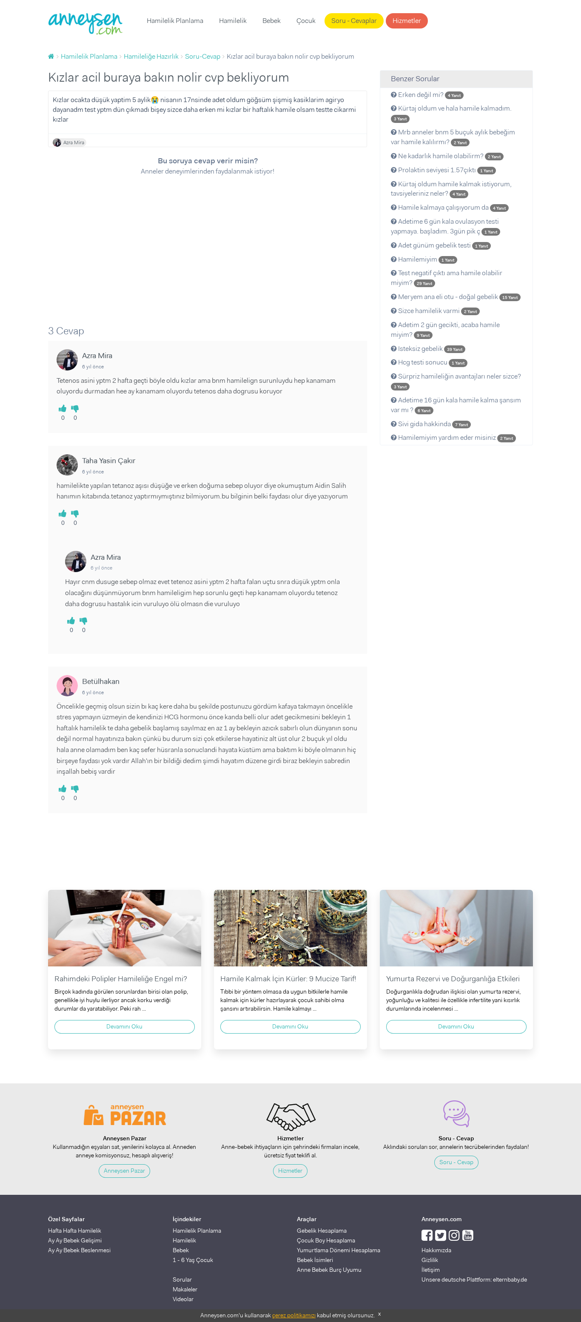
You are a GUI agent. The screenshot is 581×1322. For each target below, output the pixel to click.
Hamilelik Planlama (175, 20)
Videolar (183, 1299)
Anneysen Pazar (124, 1170)
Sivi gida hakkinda (432, 423)
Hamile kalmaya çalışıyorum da (451, 207)
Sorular (182, 1279)
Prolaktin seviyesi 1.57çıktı (445, 169)
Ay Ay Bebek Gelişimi (75, 1240)
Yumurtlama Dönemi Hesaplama (338, 1250)
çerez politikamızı (294, 1315)
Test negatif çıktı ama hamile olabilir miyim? (446, 277)
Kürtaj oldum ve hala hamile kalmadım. (453, 113)
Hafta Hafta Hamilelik (74, 1230)
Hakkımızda (436, 1250)
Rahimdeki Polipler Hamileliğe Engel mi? (120, 979)
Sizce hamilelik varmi (437, 310)
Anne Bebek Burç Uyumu (329, 1270)
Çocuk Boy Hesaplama (326, 1240)
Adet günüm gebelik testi (442, 245)
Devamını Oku (124, 1026)
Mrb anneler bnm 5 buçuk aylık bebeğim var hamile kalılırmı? (453, 137)
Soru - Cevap (456, 1162)
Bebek (271, 20)
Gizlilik (430, 1260)
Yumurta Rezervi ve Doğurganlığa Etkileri (453, 979)
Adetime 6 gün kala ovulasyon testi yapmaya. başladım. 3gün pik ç (445, 226)
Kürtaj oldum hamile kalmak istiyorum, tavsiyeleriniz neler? (451, 188)
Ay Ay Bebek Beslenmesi (79, 1250)
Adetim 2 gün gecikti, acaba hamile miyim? (445, 329)
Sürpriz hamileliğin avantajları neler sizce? (457, 381)
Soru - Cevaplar (354, 20)
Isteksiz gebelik (429, 348)
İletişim (431, 1270)
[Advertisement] (207, 244)
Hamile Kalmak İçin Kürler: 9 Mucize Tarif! (288, 979)
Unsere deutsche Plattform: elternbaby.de (474, 1279)
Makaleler (185, 1289)
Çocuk (306, 20)
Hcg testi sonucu (430, 362)
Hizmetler (407, 20)
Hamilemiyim (425, 259)
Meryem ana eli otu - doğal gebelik (457, 296)
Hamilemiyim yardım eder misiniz (455, 437)
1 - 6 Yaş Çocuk (193, 1260)
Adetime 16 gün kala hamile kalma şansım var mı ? (456, 405)
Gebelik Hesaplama (322, 1230)
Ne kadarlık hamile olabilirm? (449, 155)
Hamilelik (233, 20)
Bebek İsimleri (315, 1260)
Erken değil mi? (429, 94)
